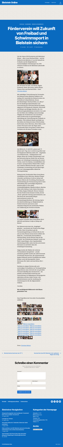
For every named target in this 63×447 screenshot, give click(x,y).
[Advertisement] (31, 12)
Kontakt (4, 401)
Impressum (53, 2)
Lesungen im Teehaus (7, 418)
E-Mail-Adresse (35, 381)
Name (18, 381)
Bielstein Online (10, 2)
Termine (35, 418)
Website (18, 386)
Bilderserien (28, 24)
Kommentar (19, 371)
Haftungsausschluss (13, 401)
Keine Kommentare (39, 47)
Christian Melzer (22, 91)
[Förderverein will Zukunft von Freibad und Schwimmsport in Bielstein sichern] (19, 307)
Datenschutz (24, 401)
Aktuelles (22, 24)
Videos (35, 421)
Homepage (47, 2)
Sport (34, 416)
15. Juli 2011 (30, 47)
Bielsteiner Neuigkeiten (12, 409)
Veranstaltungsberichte (37, 24)
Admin (24, 47)
